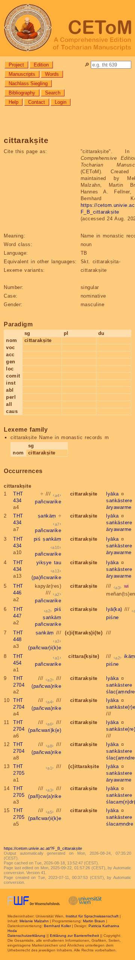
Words (52, 74)
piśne (112, 617)
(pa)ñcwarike (46, 577)
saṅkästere (119, 500)
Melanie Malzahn (34, 921)
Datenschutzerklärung (26, 935)
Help (13, 102)
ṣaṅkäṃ (47, 516)
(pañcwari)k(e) (44, 730)
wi (126, 586)
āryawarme (119, 507)
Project (16, 65)
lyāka (112, 494)
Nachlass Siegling (28, 83)
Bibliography (22, 93)
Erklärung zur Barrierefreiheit (74, 935)
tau (58, 562)
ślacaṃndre (119, 824)
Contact (36, 102)
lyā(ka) (114, 609)
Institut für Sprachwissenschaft (92, 916)
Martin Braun (94, 921)
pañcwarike (48, 501)
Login (60, 102)
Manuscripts (22, 74)
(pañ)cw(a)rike (44, 796)
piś (37, 539)
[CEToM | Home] (67, 28)
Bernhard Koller (57, 926)
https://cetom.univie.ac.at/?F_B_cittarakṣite (43, 848)
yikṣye (44, 562)
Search (52, 93)
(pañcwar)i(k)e (44, 647)
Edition (41, 65)
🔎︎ (86, 65)
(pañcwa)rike (46, 686)
